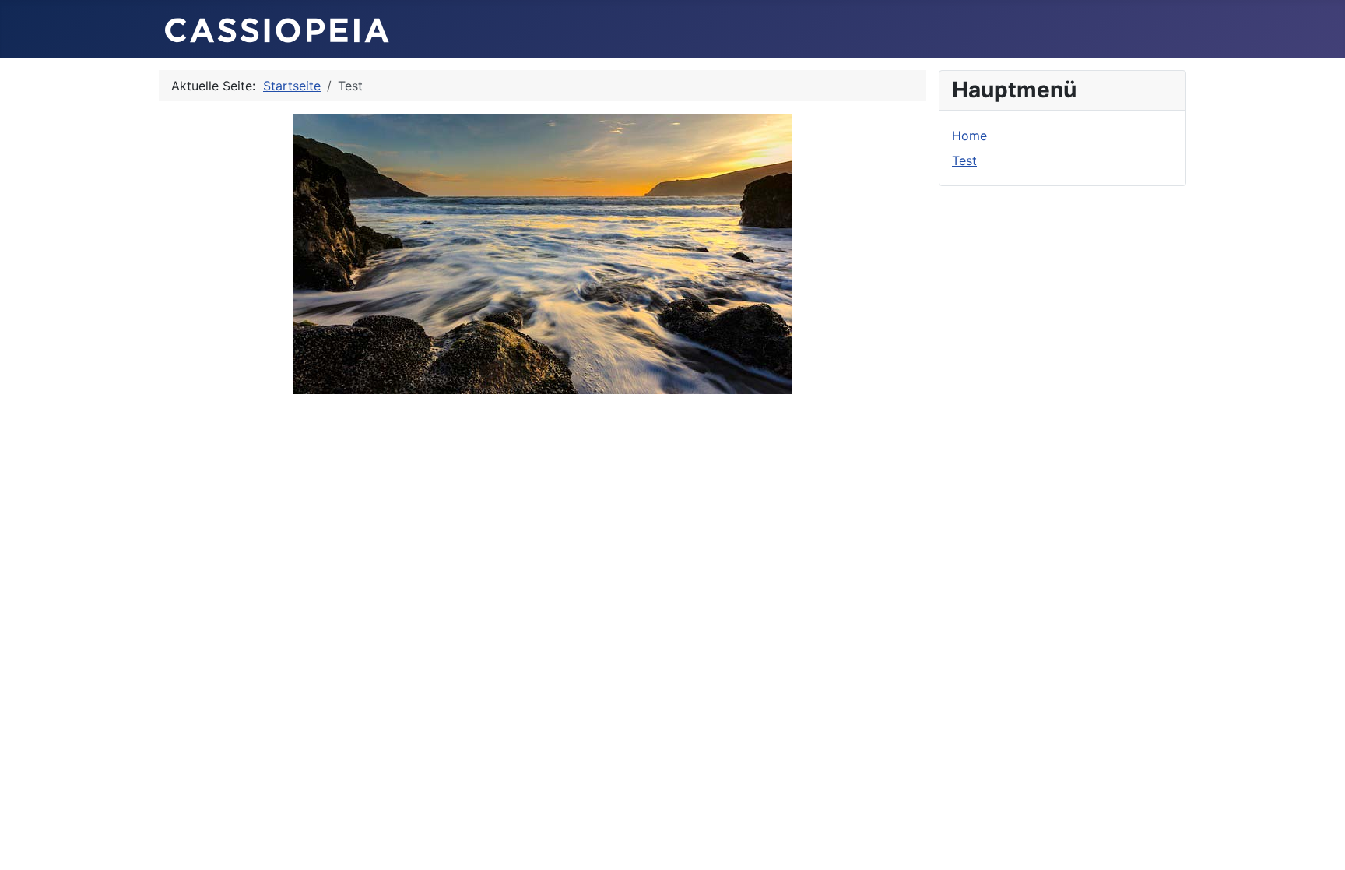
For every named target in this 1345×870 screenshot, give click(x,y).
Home (969, 135)
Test (964, 160)
